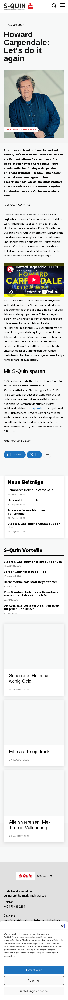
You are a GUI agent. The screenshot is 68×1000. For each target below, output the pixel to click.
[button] (62, 926)
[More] (47, 454)
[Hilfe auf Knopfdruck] (34, 722)
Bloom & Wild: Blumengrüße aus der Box (34, 525)
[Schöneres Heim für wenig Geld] (34, 646)
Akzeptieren (34, 970)
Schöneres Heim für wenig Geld (30, 489)
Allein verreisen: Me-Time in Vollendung (28, 512)
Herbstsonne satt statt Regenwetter (30, 582)
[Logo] (19, 6)
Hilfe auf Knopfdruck (23, 500)
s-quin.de (36, 408)
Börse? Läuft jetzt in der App (25, 571)
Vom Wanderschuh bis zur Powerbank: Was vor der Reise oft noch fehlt (31, 594)
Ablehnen (34, 980)
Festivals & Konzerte (21, 129)
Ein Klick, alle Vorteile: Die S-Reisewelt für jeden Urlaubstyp (31, 607)
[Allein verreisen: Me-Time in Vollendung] (34, 793)
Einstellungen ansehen (34, 991)
